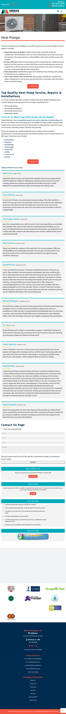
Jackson (7, 157)
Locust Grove (9, 154)
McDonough (9, 147)
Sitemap (33, 693)
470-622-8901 (58, 4)
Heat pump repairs (11, 113)
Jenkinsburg (9, 140)
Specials (33, 493)
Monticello (8, 149)
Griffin (7, 152)
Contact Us (33, 683)
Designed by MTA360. (42, 711)
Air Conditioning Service (33, 662)
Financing (33, 687)
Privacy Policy (44, 456)
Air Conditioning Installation (33, 658)
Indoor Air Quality (33, 672)
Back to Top (33, 700)
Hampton (8, 142)
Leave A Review (33, 697)
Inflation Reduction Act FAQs (12, 168)
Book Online (58, 6)
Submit (33, 462)
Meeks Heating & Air (51, 100)
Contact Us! (33, 86)
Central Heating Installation (33, 665)
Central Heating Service (33, 668)
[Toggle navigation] (61, 11)
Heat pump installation (13, 108)
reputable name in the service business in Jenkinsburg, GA (40, 120)
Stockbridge (9, 145)
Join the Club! (33, 476)
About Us (33, 680)
